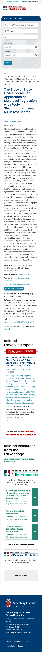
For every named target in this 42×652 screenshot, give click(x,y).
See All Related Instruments (21, 544)
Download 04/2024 (15, 288)
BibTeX (11, 329)
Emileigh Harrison (24, 369)
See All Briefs (21, 575)
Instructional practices (15, 389)
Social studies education (19, 284)
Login (20, 646)
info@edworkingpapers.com (21, 632)
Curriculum (19, 378)
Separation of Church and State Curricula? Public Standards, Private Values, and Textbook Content (21, 361)
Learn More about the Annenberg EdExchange (19, 460)
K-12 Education (25, 274)
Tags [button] (9, 37)
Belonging (10, 375)
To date (7, 51)
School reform (20, 400)
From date (8, 43)
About (9, 641)
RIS (5, 329)
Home (6, 73)
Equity (15, 381)
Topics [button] (10, 31)
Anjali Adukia (11, 369)
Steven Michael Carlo (12, 121)
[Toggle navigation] (36, 8)
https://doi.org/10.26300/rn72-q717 (19, 322)
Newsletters (11, 646)
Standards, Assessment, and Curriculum (21, 352)
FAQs (27, 641)
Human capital (12, 386)
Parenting (18, 394)
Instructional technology (16, 392)
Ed (12, 2)
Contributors (18, 641)
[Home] (15, 8)
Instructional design (27, 386)
